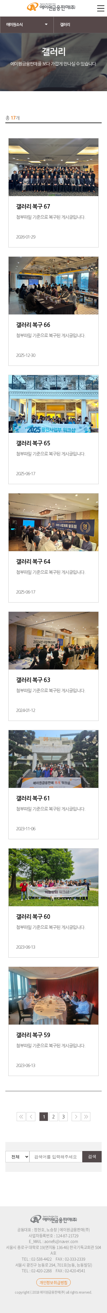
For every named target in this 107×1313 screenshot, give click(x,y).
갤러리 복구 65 (33, 443)
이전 (30, 1116)
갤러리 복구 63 (33, 680)
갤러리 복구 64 (33, 562)
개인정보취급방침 (53, 1282)
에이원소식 (14, 25)
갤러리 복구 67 (33, 207)
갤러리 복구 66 (33, 325)
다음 (76, 1116)
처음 (21, 1116)
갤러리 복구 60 (33, 917)
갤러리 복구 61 (33, 798)
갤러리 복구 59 (33, 1035)
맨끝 (85, 1116)
